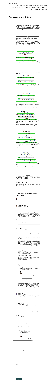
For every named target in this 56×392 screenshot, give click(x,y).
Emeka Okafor (24, 184)
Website (17, 372)
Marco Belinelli (32, 184)
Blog (27, 182)
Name (17, 364)
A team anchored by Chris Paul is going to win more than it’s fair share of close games (28, 36)
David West (20, 184)
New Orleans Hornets (37, 184)
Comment (17, 354)
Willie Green (24, 185)
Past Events (22, 7)
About (27, 5)
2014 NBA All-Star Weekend (20, 5)
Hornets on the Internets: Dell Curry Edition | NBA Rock (22, 340)
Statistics (17, 185)
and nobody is (28, 175)
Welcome (42, 9)
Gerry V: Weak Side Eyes (16, 7)
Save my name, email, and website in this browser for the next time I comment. (28, 377)
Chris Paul (17, 184)
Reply (18, 218)
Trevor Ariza (20, 185)
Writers (46, 9)
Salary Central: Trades (43, 7)
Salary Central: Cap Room (35, 7)
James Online (20, 228)
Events (38, 5)
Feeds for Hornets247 (43, 5)
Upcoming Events (37, 9)
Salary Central (27, 7)
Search (32, 9)
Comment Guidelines (32, 5)
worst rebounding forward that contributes (24, 126)
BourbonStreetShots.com (13, 3)
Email (16, 368)
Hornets (28, 184)
